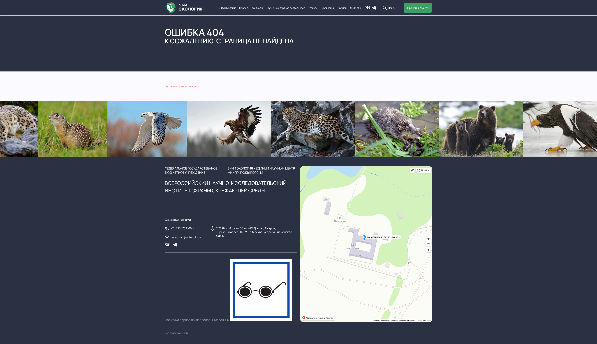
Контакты (355, 8)
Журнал (342, 8)
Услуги (313, 8)
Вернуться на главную (181, 86)
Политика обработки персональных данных (197, 320)
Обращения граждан (418, 8)
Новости (244, 8)
